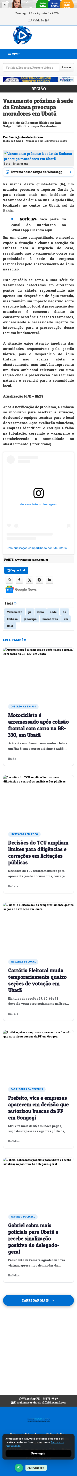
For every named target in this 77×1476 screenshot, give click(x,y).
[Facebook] (19, 580)
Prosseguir (38, 1453)
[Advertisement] (38, 1354)
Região (38, 88)
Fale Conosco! (36, 1467)
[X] (29, 580)
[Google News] (17, 589)
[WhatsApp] (19, 1468)
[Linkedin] (49, 580)
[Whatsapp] (9, 580)
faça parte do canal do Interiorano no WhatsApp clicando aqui (38, 224)
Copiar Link (18, 570)
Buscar (66, 67)
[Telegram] (39, 580)
